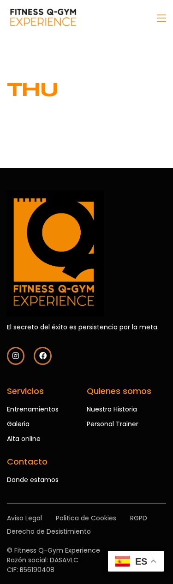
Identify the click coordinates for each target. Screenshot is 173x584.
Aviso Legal (24, 518)
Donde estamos (33, 479)
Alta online (24, 438)
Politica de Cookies (86, 518)
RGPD (138, 518)
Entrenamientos (33, 409)
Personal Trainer (112, 424)
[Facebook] (42, 355)
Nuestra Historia (112, 409)
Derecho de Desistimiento (49, 531)
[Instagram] (15, 355)
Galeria (18, 424)
